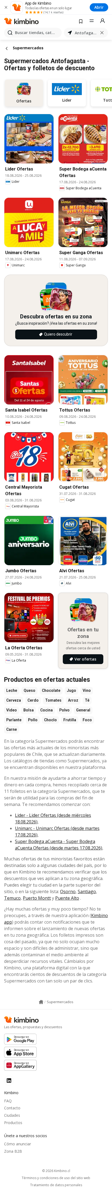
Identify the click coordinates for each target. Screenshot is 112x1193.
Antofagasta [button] (86, 32)
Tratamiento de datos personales (56, 1185)
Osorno (68, 891)
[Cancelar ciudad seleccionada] (102, 32)
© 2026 (56, 1170)
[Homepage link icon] (41, 1002)
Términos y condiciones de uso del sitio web (56, 1178)
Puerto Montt (37, 898)
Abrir (99, 7)
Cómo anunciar (17, 1143)
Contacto (12, 1107)
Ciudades (12, 1115)
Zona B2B (13, 1151)
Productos (13, 1122)
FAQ (8, 1100)
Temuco (12, 898)
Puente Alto (67, 898)
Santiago (87, 891)
